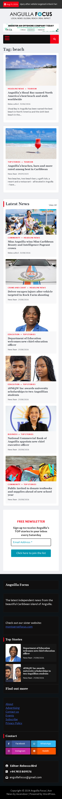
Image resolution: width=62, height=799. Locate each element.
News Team (12, 174)
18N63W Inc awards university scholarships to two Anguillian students (28, 392)
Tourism (32, 89)
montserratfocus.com (19, 627)
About (9, 704)
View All (52, 205)
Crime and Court (17, 288)
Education (14, 334)
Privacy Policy (14, 723)
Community (14, 238)
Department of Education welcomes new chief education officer (28, 342)
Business (12, 434)
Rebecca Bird (13, 104)
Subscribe (12, 719)
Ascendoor (22, 794)
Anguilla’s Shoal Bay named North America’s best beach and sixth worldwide (30, 96)
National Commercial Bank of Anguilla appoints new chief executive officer (27, 442)
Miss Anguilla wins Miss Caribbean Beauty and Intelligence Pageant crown (30, 245)
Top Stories (14, 162)
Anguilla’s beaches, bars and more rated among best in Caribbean (30, 167)
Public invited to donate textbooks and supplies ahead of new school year (30, 492)
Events (10, 715)
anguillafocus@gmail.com (26, 777)
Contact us (12, 712)
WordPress (49, 794)
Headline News (16, 89)
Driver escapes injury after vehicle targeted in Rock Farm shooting (30, 293)
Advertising (13, 708)
